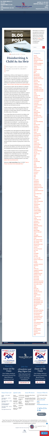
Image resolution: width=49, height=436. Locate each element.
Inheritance (36, 181)
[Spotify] (40, 410)
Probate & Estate (21, 399)
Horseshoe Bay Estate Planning (30, 396)
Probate (35, 262)
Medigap (36, 228)
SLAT (35, 296)
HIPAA (35, 166)
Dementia (36, 110)
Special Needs (37, 299)
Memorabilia (36, 230)
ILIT (34, 178)
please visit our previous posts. (11, 160)
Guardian (36, 160)
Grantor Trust (37, 153)
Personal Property (38, 248)
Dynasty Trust (37, 124)
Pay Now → (41, 414)
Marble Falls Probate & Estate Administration (30, 404)
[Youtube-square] (44, 408)
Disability (36, 114)
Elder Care (36, 129)
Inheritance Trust (37, 186)
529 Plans (36, 57)
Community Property (38, 98)
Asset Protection (37, 64)
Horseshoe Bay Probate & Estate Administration (30, 399)
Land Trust (36, 199)
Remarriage (36, 278)
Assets (35, 66)
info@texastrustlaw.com (42, 404)
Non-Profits (36, 242)
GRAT (35, 155)
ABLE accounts (37, 58)
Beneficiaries (37, 74)
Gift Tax (35, 152)
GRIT (35, 156)
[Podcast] (38, 410)
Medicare (36, 227)
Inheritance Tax (37, 184)
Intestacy (36, 189)
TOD (35, 320)
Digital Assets (37, 112)
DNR (35, 123)
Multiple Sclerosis (38, 236)
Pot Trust (36, 256)
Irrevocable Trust (37, 193)
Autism (35, 71)
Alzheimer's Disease (38, 60)
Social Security (37, 298)
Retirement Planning (38, 282)
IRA (34, 192)
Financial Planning (38, 147)
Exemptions (36, 140)
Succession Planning (38, 310)
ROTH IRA (36, 288)
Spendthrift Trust (37, 304)
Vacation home (37, 330)
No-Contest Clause (38, 239)
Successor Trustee (38, 311)
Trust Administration (38, 322)
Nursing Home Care (38, 244)
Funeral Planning (37, 150)
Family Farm (36, 143)
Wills (35, 334)
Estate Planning (37, 135)
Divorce (35, 118)
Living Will (36, 213)
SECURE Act (36, 290)
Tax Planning (37, 314)
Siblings (35, 293)
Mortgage (36, 235)
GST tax (35, 158)
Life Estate (36, 207)
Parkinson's (36, 245)
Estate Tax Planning (15, 409)
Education (36, 126)
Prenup (35, 261)
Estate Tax (36, 136)
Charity (35, 94)
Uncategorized (37, 328)
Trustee (35, 325)
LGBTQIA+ (36, 206)
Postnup (36, 255)
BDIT (35, 72)
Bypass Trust (37, 81)
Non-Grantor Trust (38, 241)
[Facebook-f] (38, 408)
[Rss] (46, 408)
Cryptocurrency (37, 107)
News (35, 238)
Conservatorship (37, 100)
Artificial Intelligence (38, 63)
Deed (35, 109)
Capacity (36, 83)
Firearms (36, 149)
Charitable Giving (38, 87)
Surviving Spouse (38, 313)
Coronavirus (36, 101)
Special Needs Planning (20, 402)
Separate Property (38, 291)
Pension (36, 247)
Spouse (35, 305)
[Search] (43, 47)
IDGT (35, 176)
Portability (36, 253)
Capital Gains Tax (38, 84)
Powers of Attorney (38, 259)
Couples (35, 106)
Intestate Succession (38, 190)
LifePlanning (21, 395)
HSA (35, 175)
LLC (34, 215)
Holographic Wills (38, 167)
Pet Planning (21, 397)
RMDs (35, 287)
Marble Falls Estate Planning (29, 401)
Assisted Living (37, 69)
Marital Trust (36, 222)
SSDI (35, 307)
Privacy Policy (20, 408)
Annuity (35, 61)
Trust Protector (37, 324)
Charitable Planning (15, 401)
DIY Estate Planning (38, 121)
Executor (36, 138)
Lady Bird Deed (37, 198)
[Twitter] (40, 408)
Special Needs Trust (38, 301)
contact (39, 38)
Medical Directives (38, 225)
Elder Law (36, 130)
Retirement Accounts (38, 281)
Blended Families (38, 77)
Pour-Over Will (37, 258)
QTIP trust (36, 268)
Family (35, 141)
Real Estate (36, 276)
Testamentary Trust (38, 316)
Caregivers (36, 86)
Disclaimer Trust (37, 115)
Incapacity (36, 179)
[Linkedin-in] (42, 408)
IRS (34, 195)
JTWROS (36, 196)
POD (35, 252)
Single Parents (37, 294)
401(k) (35, 55)
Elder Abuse (36, 127)
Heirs (35, 163)
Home (35, 169)
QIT (34, 267)
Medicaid (36, 224)
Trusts (35, 327)
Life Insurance (37, 209)
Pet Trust (36, 250)
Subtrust (36, 308)
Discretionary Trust (38, 117)
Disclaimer (21, 405)
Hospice (36, 173)
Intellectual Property (38, 187)
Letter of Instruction (38, 201)
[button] (24, 12)
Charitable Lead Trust (38, 89)
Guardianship (37, 161)
